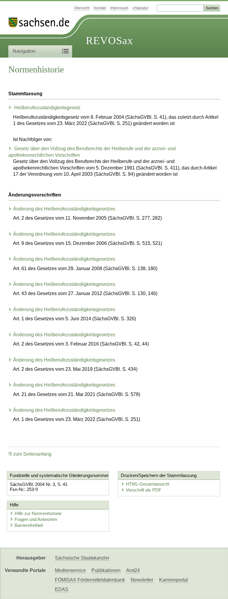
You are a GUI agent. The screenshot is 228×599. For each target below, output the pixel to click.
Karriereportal (173, 579)
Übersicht (81, 8)
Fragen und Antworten (36, 519)
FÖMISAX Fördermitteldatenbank (90, 579)
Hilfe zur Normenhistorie (38, 513)
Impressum (119, 8)
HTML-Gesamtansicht (147, 484)
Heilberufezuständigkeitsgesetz (46, 107)
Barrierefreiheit (29, 525)
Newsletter (142, 579)
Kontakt (100, 8)
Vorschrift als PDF (143, 489)
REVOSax (109, 41)
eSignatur (140, 8)
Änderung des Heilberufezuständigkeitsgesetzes (64, 208)
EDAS (61, 589)
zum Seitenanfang (32, 454)
